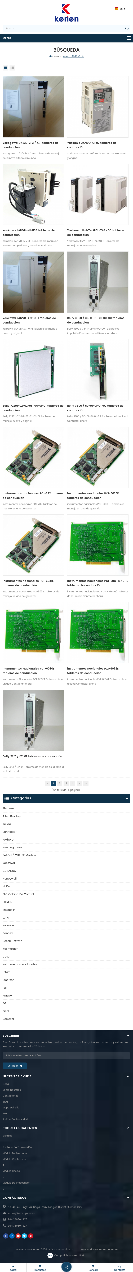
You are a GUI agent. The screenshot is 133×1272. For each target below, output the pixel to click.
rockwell (9, 1019)
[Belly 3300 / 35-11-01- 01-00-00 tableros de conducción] (97, 282)
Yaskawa (9, 863)
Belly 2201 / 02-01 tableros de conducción (32, 756)
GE (4, 1003)
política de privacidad (15, 1119)
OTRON (7, 902)
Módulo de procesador (16, 1183)
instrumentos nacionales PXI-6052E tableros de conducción (93, 670)
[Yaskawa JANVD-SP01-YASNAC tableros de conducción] (97, 194)
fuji (5, 988)
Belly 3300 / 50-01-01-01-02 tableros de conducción (95, 408)
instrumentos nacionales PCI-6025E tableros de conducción (93, 495)
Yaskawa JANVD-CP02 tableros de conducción (92, 145)
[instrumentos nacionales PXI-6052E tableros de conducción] (97, 632)
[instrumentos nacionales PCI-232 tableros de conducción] (33, 457)
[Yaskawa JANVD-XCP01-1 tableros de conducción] (33, 282)
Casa (55, 57)
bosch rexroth (12, 941)
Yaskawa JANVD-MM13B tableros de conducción (29, 232)
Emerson (8, 980)
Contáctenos (10, 1096)
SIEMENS (7, 1136)
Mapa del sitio (11, 1108)
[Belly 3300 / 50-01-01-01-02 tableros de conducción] (97, 369)
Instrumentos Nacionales (20, 964)
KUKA (6, 886)
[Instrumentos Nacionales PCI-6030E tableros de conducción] (33, 632)
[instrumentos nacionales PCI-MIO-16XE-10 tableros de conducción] (97, 545)
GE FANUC (9, 871)
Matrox (7, 995)
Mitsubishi (9, 910)
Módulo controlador (14, 1159)
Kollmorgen (10, 949)
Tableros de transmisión (17, 1147)
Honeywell (10, 878)
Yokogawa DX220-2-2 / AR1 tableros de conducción (31, 145)
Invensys (8, 925)
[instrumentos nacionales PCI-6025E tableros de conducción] (97, 457)
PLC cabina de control (18, 894)
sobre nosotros (12, 1090)
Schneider (9, 832)
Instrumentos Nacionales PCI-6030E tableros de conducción (29, 670)
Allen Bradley (12, 816)
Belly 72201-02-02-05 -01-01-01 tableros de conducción (33, 408)
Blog (5, 1102)
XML (5, 1114)
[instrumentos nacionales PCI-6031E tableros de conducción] (33, 545)
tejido (7, 824)
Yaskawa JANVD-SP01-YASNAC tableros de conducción (95, 232)
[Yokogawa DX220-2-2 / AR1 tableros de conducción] (33, 107)
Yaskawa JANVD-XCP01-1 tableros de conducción (29, 320)
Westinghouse (12, 847)
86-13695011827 (17, 1220)
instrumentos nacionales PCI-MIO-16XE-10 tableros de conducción (97, 583)
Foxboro (8, 839)
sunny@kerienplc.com (21, 1213)
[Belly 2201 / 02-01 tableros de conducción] (33, 720)
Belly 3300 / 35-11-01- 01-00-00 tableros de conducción (95, 320)
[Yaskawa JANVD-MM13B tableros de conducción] (33, 194)
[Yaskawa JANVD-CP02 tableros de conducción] (97, 107)
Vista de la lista (12, 68)
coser (7, 956)
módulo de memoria (15, 1153)
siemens (8, 808)
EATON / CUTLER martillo (19, 855)
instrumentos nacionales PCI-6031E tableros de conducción (28, 583)
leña (6, 917)
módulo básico (11, 1171)
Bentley (8, 933)
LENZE (6, 972)
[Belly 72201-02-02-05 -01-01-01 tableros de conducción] (33, 369)
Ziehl (6, 1011)
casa (6, 1084)
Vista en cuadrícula (5, 68)
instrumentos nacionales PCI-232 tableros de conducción (33, 495)
